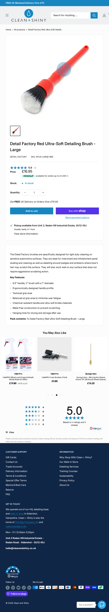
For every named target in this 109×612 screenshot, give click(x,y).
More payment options (77, 217)
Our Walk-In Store (68, 461)
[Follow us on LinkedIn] (29, 588)
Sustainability (66, 475)
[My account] (104, 15)
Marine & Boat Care (16, 485)
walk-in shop (17, 513)
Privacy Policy (67, 480)
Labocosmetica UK (16, 526)
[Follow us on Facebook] (8, 588)
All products (19, 29)
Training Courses (68, 471)
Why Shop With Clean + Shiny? (75, 457)
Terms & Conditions (16, 475)
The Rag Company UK (26, 522)
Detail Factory (18, 157)
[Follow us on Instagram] (13, 588)
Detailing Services (68, 466)
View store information (26, 233)
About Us (64, 485)
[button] (54, 572)
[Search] (94, 15)
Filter (11, 432)
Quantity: (15, 192)
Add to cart (32, 211)
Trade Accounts (14, 466)
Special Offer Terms (16, 480)
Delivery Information (16, 471)
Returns (10, 489)
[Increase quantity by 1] (43, 193)
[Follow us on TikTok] (24, 588)
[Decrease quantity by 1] (25, 193)
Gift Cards (11, 457)
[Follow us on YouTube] (18, 588)
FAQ (8, 494)
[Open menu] (7, 15)
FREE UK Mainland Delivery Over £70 (25, 3)
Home (8, 29)
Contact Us (11, 461)
